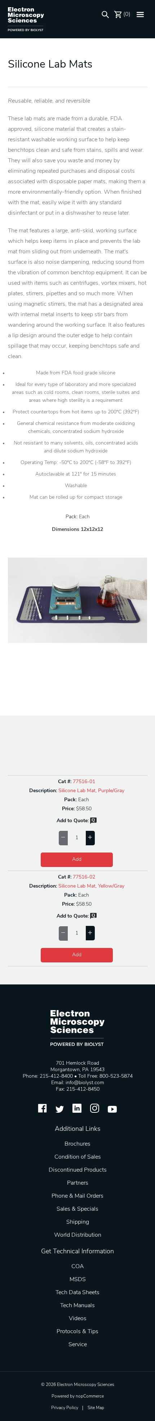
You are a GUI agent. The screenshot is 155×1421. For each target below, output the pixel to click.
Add (76, 859)
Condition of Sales (77, 1157)
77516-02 (84, 877)
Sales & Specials (77, 1209)
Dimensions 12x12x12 (77, 529)
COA (77, 1267)
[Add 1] (90, 838)
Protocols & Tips (77, 1332)
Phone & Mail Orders (77, 1196)
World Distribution (77, 1235)
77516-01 (84, 782)
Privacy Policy (64, 1408)
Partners (77, 1183)
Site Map (96, 1408)
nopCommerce (90, 1396)
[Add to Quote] (93, 822)
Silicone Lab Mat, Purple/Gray (91, 791)
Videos (78, 1319)
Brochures (77, 1144)
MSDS (78, 1280)
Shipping (77, 1222)
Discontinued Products (78, 1170)
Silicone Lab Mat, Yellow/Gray (91, 886)
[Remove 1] (63, 838)
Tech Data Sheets (77, 1293)
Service (77, 1345)
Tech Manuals (77, 1306)
